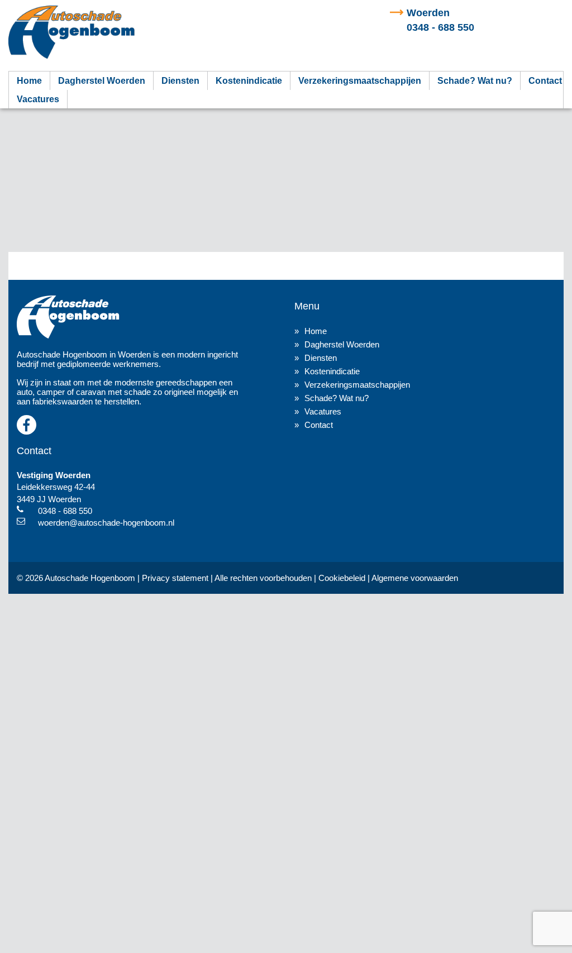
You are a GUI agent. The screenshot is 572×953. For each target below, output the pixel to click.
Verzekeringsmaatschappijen (359, 80)
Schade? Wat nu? (474, 80)
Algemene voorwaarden (414, 578)
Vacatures (38, 99)
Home (29, 80)
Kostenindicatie (249, 80)
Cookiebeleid (341, 578)
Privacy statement (175, 578)
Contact (545, 80)
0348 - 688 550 (65, 511)
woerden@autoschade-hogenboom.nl (106, 522)
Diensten (180, 80)
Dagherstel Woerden (101, 80)
